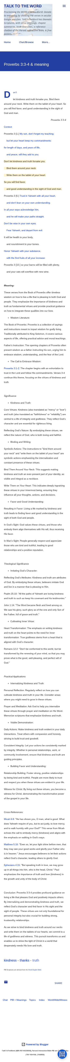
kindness (10, 960)
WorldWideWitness (57, 1000)
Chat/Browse (26, 42)
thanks (24, 960)
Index (42, 1000)
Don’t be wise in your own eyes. (20, 223)
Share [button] (58, 983)
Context (8, 127)
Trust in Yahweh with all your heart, (38, 195)
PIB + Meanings (18, 1000)
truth (35, 960)
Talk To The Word (23, 6)
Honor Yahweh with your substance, (22, 251)
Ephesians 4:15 (12, 865)
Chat (5, 1000)
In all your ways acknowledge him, (21, 209)
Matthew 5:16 (11, 844)
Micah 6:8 (9, 819)
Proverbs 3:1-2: (12, 368)
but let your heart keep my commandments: (27, 140)
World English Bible (34, 970)
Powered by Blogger (37, 1044)
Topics (32, 1000)
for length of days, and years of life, (22, 147)
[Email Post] (6, 983)
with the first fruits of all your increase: (24, 258)
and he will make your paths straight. (24, 216)
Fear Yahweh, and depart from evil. (23, 230)
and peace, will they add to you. (21, 154)
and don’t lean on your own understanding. (27, 202)
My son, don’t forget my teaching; (37, 133)
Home (7, 42)
